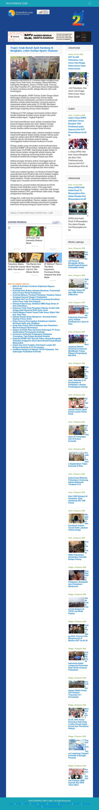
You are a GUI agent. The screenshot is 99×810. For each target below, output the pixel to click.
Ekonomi (42, 804)
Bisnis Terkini (66, 804)
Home (11, 804)
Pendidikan (53, 804)
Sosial (34, 804)
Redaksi (77, 804)
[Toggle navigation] (89, 3)
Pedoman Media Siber (52, 807)
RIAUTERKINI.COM (17, 3)
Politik (18, 804)
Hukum (26, 804)
